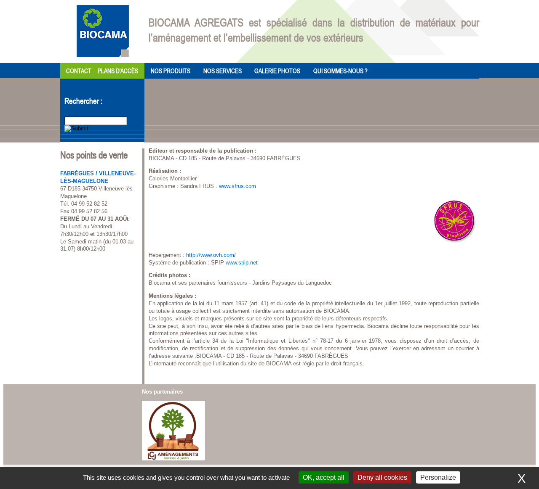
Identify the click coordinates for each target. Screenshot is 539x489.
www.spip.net (242, 262)
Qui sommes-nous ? (340, 70)
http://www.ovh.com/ (211, 255)
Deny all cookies (382, 477)
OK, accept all (323, 477)
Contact (78, 70)
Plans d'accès (118, 70)
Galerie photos (277, 70)
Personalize (438, 477)
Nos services (222, 70)
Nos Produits (170, 70)
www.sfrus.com (237, 186)
